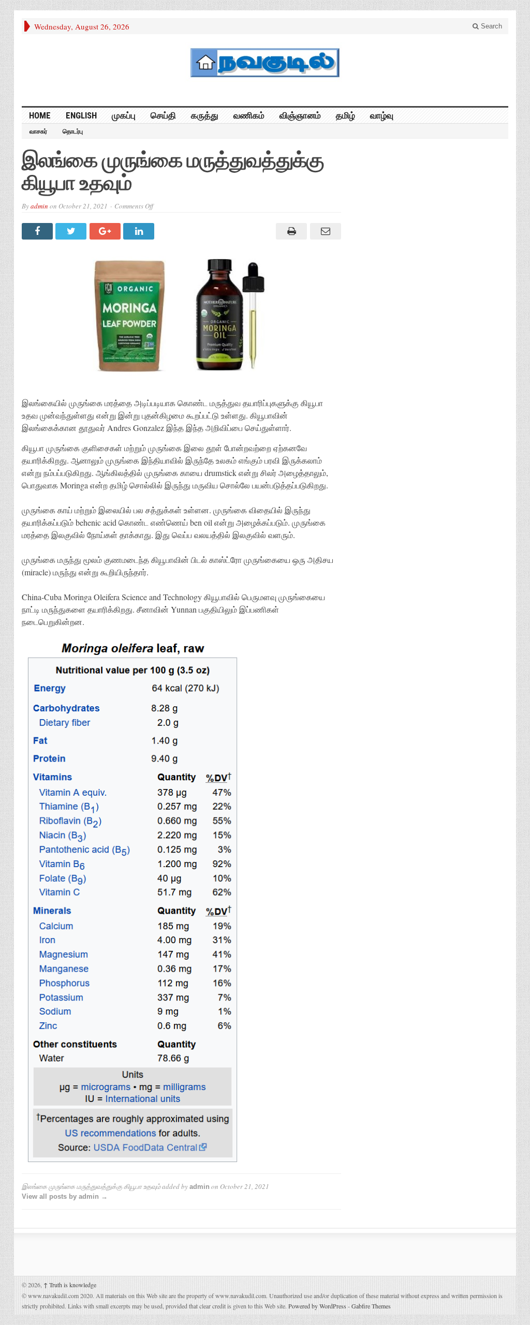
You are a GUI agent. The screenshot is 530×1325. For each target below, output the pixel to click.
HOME (40, 115)
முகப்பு (124, 115)
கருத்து (204, 115)
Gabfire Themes (371, 1306)
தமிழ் (345, 115)
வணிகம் (248, 115)
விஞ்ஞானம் (300, 115)
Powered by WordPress (317, 1306)
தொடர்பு (73, 131)
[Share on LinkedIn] (140, 231)
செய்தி (163, 115)
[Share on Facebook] (38, 231)
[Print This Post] (290, 231)
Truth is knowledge (69, 1285)
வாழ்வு (381, 115)
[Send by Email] (324, 231)
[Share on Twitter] (72, 231)
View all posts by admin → (65, 1196)
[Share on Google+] (106, 231)
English (81, 115)
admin (39, 206)
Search (490, 26)
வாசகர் (38, 131)
